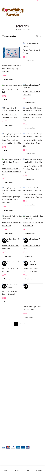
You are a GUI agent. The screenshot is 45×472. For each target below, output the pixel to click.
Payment (5, 378)
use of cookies (16, 462)
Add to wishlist (20, 44)
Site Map (5, 381)
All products (6, 384)
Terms (4, 375)
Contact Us (5, 358)
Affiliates (4, 372)
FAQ (3, 345)
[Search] (26, 1)
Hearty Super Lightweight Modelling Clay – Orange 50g (32, 143)
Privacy (4, 361)
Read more (7, 256)
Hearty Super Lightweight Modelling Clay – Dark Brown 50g (11, 199)
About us (5, 368)
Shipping (5, 352)
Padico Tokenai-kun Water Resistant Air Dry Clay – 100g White (11, 68)
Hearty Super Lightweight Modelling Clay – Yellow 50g (32, 117)
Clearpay (5, 355)
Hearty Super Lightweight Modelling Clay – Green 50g (32, 169)
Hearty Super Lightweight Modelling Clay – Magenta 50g (11, 171)
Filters (38, 36)
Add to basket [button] (8, 79)
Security (4, 349)
